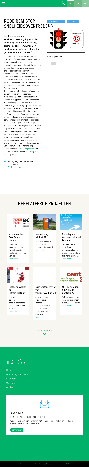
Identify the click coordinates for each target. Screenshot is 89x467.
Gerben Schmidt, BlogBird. (59, 464)
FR (78, 3)
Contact (10, 387)
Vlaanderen (73, 21)
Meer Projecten (44, 330)
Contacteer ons (14, 167)
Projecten (11, 378)
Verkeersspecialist (27, 148)
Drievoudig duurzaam (17, 374)
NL (71, 3)
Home (9, 370)
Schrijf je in (17, 429)
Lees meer (13, 258)
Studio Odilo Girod (36, 464)
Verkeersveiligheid (56, 21)
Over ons (10, 382)
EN (85, 3)
